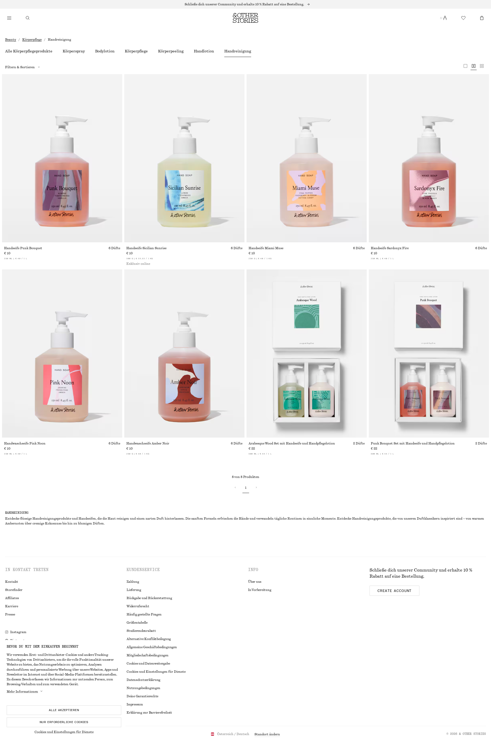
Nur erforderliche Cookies (64, 722)
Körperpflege (32, 39)
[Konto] (445, 18)
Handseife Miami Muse (266, 248)
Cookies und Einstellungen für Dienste (64, 732)
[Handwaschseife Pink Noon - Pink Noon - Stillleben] (62, 353)
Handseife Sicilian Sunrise (146, 248)
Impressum (135, 704)
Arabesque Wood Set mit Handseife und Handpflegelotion (292, 443)
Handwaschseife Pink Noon (25, 443)
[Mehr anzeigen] (245, 4)
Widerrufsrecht (138, 606)
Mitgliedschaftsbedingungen (148, 655)
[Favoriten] (463, 18)
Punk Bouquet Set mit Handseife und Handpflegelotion (413, 443)
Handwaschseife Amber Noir (147, 443)
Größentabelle (137, 622)
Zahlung (133, 581)
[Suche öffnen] (27, 18)
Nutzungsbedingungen (143, 688)
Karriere (11, 606)
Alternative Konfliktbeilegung (149, 639)
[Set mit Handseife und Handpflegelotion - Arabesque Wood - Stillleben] (307, 353)
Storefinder (14, 589)
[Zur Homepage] (245, 18)
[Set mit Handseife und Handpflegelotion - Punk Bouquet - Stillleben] (429, 353)
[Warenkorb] (482, 18)
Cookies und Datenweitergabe (148, 663)
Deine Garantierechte (142, 696)
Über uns (254, 581)
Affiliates (12, 598)
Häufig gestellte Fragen (144, 614)
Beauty (10, 39)
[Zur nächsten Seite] (256, 487)
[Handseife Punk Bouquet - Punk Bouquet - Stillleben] (62, 158)
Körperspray (74, 51)
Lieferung (134, 589)
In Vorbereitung (259, 589)
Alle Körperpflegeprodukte (28, 51)
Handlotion (204, 51)
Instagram (18, 632)
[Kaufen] (9, 18)
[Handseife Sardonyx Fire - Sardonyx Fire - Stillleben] (429, 158)
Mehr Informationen (22, 691)
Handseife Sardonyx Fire (390, 248)
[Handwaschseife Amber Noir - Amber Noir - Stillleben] (184, 353)
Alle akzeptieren (64, 710)
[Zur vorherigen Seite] (235, 487)
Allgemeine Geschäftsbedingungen (152, 647)
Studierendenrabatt (141, 630)
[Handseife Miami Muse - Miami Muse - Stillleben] (307, 158)
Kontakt (11, 581)
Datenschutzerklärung (143, 679)
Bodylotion (105, 51)
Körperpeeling (171, 51)
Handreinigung (237, 51)
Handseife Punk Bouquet (23, 248)
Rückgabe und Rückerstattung (149, 598)
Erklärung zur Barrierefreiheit (149, 712)
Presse (10, 614)
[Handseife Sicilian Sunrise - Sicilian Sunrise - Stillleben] (184, 158)
